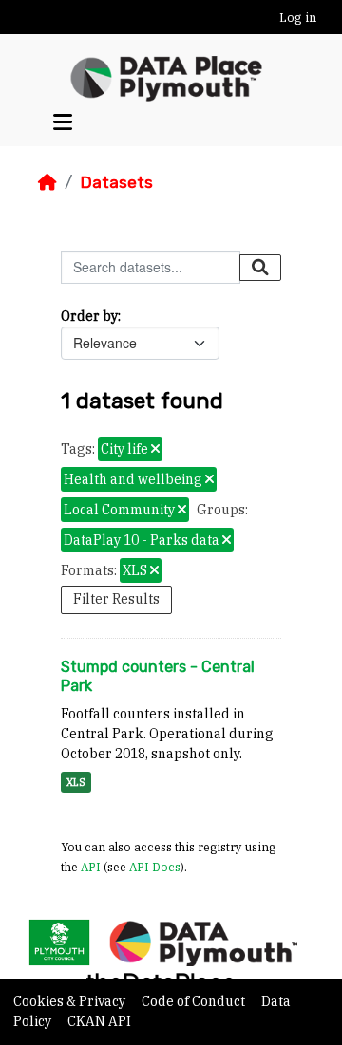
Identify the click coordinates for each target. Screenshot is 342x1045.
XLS (76, 782)
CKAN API (99, 1021)
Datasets (116, 182)
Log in (297, 17)
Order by (89, 316)
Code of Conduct (195, 1001)
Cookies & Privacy (70, 1001)
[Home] (47, 182)
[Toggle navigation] (63, 123)
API (91, 866)
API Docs (154, 866)
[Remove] (155, 450)
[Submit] (260, 267)
